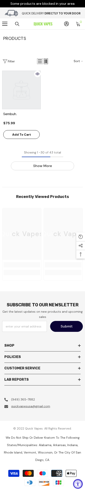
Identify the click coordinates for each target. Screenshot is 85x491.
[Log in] (66, 24)
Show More (42, 166)
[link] (21, 264)
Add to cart (21, 134)
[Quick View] (37, 74)
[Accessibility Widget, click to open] (78, 484)
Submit (67, 326)
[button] (40, 61)
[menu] (4, 23)
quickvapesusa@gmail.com (30, 406)
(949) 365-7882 (23, 399)
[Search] (17, 24)
